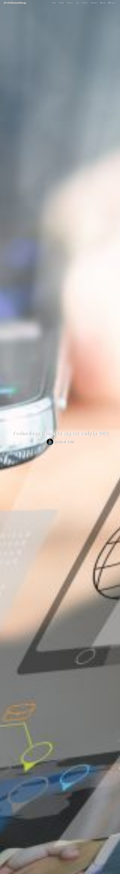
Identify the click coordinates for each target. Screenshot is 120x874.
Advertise (94, 3)
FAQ (77, 3)
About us (70, 3)
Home (54, 3)
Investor (85, 3)
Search (61, 3)
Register (113, 3)
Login (104, 3)
